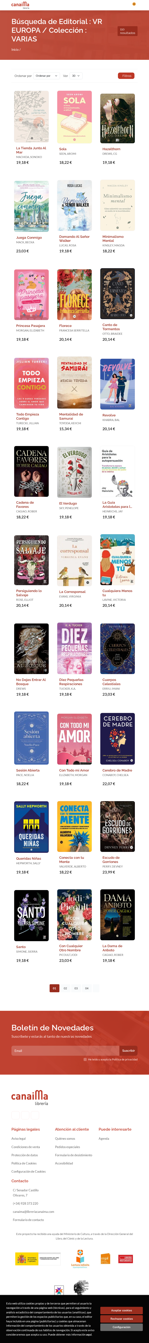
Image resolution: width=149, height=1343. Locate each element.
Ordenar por (23, 76)
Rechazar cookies (121, 1318)
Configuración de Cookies (28, 1171)
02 (65, 988)
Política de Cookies (24, 1163)
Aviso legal (18, 1138)
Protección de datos (24, 1155)
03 (76, 988)
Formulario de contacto (28, 1220)
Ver (65, 76)
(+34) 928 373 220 (25, 1203)
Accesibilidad (64, 1163)
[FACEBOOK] (15, 1115)
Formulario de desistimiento (73, 1155)
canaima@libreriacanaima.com (33, 1212)
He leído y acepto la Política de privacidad (113, 1059)
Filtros (126, 76)
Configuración (121, 1327)
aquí (89, 1334)
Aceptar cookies (121, 1310)
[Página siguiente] (96, 988)
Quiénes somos (65, 1138)
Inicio (15, 49)
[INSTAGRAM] (25, 1115)
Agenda (104, 1138)
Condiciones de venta (25, 1147)
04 (86, 988)
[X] (35, 1115)
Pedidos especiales (67, 1147)
